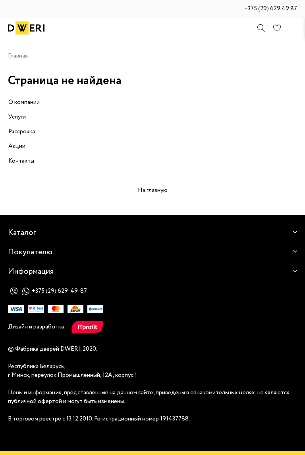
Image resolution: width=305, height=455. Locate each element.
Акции (16, 146)
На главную (153, 190)
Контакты (21, 161)
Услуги (17, 117)
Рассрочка (21, 131)
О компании (24, 102)
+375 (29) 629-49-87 (59, 291)
